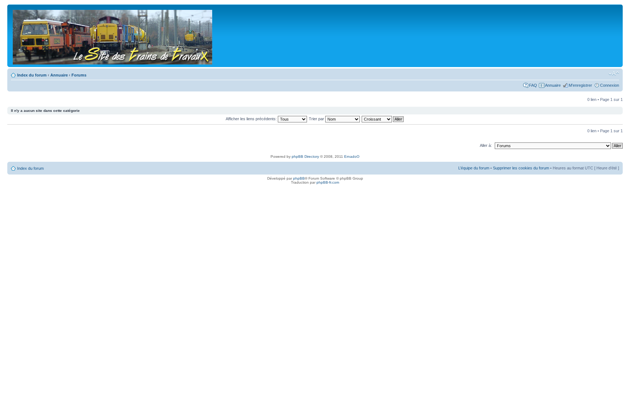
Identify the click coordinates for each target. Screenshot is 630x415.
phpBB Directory (305, 156)
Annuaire (59, 75)
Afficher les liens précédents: (252, 119)
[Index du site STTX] (113, 35)
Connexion (609, 85)
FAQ (533, 85)
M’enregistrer (580, 85)
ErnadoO (351, 156)
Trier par (317, 119)
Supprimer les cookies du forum (521, 168)
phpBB (299, 178)
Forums (78, 75)
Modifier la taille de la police (613, 73)
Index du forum (32, 75)
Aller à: (486, 145)
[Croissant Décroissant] (383, 119)
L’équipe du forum (473, 168)
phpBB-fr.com (327, 182)
